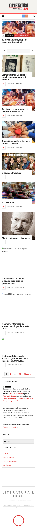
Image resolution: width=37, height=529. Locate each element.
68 (20, 374)
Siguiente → (28, 374)
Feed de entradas (9, 457)
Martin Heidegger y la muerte (16, 238)
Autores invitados (9, 396)
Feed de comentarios (10, 461)
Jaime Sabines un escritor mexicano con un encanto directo (14, 77)
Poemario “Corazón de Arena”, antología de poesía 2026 (15, 326)
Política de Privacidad (10, 427)
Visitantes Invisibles (11, 173)
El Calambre (8, 202)
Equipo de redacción (16, 394)
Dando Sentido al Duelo (16, 242)
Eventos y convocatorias (16, 287)
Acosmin (18, 508)
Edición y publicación (15, 364)
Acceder (5, 453)
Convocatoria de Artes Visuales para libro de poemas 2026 (13, 281)
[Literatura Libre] (18, 6)
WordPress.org (7, 465)
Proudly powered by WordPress (11, 505)
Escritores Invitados (21, 35)
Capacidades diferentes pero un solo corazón (16, 142)
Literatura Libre (18, 494)
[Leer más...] (4, 84)
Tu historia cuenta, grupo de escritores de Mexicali (15, 110)
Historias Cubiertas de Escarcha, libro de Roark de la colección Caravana (15, 358)
